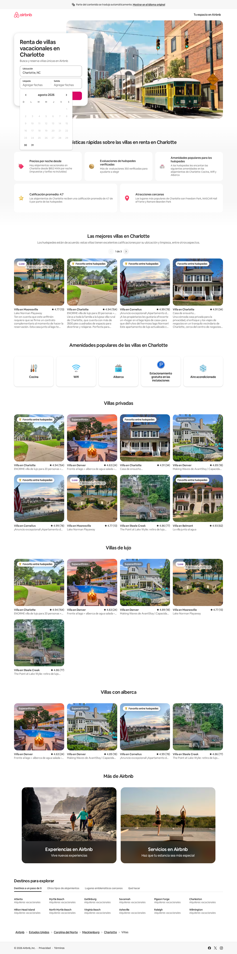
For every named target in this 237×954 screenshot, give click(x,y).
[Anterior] (111, 251)
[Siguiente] (126, 251)
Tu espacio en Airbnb (207, 15)
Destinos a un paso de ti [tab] (28, 888)
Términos (59, 948)
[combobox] (51, 73)
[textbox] (35, 85)
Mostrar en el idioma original (149, 4)
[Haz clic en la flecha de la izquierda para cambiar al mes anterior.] (26, 95)
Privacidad (45, 948)
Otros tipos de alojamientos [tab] (63, 888)
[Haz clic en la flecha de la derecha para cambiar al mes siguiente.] (66, 95)
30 (25, 145)
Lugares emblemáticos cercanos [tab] (104, 888)
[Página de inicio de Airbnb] (23, 14)
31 (32, 145)
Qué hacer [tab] (134, 888)
